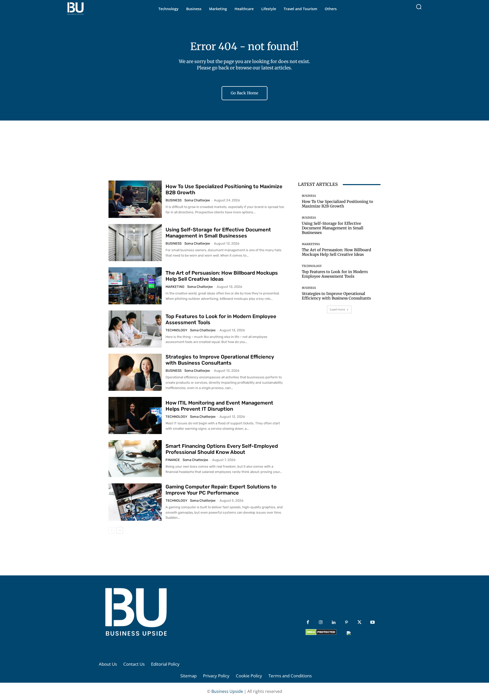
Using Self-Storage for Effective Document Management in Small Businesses (218, 233)
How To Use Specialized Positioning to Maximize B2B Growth (337, 203)
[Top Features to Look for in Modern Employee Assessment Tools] (135, 329)
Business (174, 200)
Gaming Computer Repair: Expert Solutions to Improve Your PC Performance (221, 490)
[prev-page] (111, 530)
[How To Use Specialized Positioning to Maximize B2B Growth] (135, 199)
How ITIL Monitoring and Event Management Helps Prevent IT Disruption (219, 406)
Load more (337, 309)
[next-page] (120, 530)
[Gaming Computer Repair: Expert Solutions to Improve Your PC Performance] (135, 501)
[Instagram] (321, 622)
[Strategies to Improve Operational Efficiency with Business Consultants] (135, 372)
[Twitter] (359, 622)
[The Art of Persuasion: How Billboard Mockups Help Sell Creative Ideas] (135, 285)
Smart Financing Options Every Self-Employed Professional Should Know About (222, 449)
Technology (176, 330)
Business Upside (227, 691)
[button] (419, 7)
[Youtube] (372, 622)
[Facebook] (308, 622)
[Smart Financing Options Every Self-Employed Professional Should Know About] (135, 458)
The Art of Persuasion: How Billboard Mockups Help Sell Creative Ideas (222, 276)
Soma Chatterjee (197, 200)
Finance (173, 459)
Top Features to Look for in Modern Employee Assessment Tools (335, 274)
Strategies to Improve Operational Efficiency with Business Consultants (220, 360)
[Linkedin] (334, 622)
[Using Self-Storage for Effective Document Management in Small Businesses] (135, 242)
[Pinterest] (346, 622)
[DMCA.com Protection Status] (321, 634)
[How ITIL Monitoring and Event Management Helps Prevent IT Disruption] (135, 415)
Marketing (175, 286)
